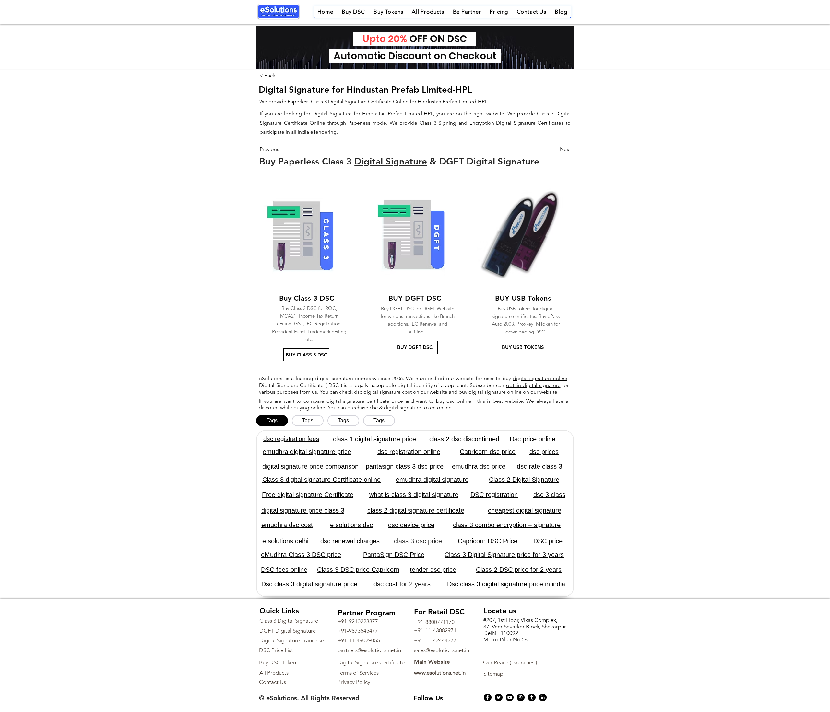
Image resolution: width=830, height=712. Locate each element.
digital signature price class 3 (302, 510)
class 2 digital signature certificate (415, 510)
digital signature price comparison (310, 466)
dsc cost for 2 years (402, 584)
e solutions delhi (285, 541)
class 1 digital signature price (374, 439)
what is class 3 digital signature (413, 494)
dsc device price (411, 524)
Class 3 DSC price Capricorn (358, 569)
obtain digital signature (533, 385)
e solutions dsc (351, 524)
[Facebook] (488, 697)
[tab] (272, 420)
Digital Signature (390, 161)
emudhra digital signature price (307, 451)
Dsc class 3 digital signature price (309, 584)
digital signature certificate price (364, 401)
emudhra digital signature (432, 479)
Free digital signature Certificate (307, 494)
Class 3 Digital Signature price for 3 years (504, 554)
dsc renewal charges (350, 541)
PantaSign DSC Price (393, 554)
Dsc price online (532, 439)
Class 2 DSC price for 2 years (519, 569)
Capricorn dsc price (488, 451)
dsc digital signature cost (383, 392)
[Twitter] (499, 697)
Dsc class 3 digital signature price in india (506, 584)
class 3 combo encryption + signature (507, 524)
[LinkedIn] (543, 697)
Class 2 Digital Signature (524, 479)
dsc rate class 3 (539, 466)
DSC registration (494, 494)
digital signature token (410, 407)
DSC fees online (284, 569)
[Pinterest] (521, 697)
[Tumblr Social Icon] (532, 697)
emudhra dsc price (478, 466)
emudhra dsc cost (287, 524)
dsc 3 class (549, 494)
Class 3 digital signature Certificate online (321, 479)
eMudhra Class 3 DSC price (301, 554)
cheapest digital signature (524, 510)
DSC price (548, 541)
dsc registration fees (291, 438)
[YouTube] (510, 697)
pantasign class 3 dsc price (405, 466)
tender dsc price (433, 569)
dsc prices (544, 451)
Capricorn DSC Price (487, 541)
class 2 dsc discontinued (464, 439)
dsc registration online (408, 451)
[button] (353, 12)
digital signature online (540, 378)
